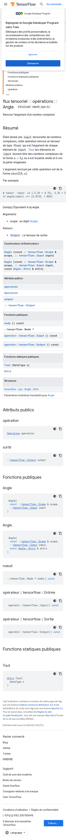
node (7, 323)
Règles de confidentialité (44, 809)
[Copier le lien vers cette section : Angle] (16, 488)
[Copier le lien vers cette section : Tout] (14, 666)
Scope (34, 221)
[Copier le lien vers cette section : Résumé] (21, 128)
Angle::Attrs (22, 268)
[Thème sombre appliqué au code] (55, 188)
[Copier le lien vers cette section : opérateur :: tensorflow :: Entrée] (59, 593)
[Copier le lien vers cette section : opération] (23, 421)
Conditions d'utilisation (15, 809)
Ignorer (33, 54)
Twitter (7, 753)
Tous (31, 149)
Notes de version (12, 780)
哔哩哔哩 (8, 759)
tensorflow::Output (21, 305)
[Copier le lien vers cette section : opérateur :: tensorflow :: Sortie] (58, 619)
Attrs (7, 371)
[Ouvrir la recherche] (41, 4)
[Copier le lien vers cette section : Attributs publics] (38, 410)
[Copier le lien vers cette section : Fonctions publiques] (46, 478)
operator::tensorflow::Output (24, 344)
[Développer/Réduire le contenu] (8, 94)
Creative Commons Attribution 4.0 (36, 705)
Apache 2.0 (57, 708)
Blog (5, 742)
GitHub (6, 748)
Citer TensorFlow (12, 797)
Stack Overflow (11, 785)
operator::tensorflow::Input (24, 335)
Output (15, 235)
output (8, 299)
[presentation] (18, 158)
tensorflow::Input (31, 255)
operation (11, 286)
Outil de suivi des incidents (17, 774)
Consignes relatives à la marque (20, 791)
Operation (11, 292)
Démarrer (33, 63)
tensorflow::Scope (40, 252)
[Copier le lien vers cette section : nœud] (16, 566)
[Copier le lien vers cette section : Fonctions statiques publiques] (6, 655)
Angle (8, 252)
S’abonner (54, 823)
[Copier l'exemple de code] (60, 188)
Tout (7, 365)
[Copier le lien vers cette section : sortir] (16, 448)
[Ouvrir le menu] (5, 4)
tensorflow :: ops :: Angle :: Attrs (21, 389)
